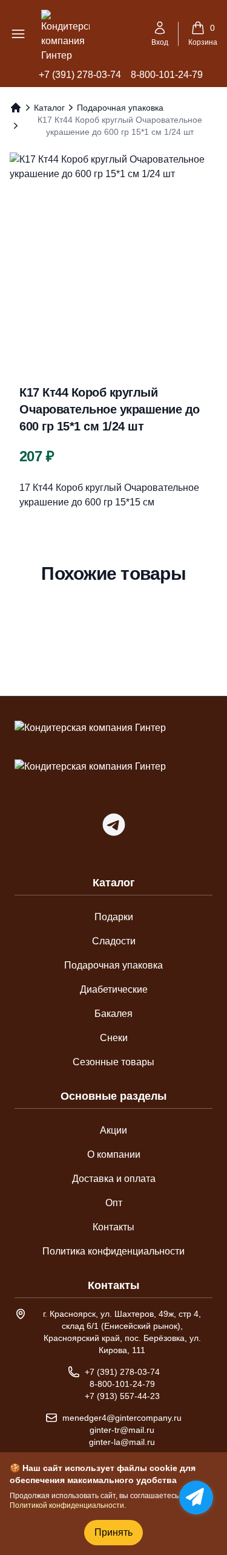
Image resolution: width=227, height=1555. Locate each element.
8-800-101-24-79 (167, 75)
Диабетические (114, 989)
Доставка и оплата (114, 1179)
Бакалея (113, 1013)
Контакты (113, 1227)
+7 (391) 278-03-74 (80, 75)
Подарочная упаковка (120, 107)
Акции (113, 1130)
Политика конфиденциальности (113, 1251)
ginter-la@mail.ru (122, 1442)
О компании (113, 1154)
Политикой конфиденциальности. (68, 1505)
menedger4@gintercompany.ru (122, 1418)
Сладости (114, 941)
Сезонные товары (113, 1062)
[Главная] (16, 108)
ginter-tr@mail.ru (122, 1430)
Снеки (114, 1038)
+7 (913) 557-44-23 (122, 1396)
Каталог (49, 107)
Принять (113, 1532)
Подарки (113, 917)
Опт (113, 1203)
